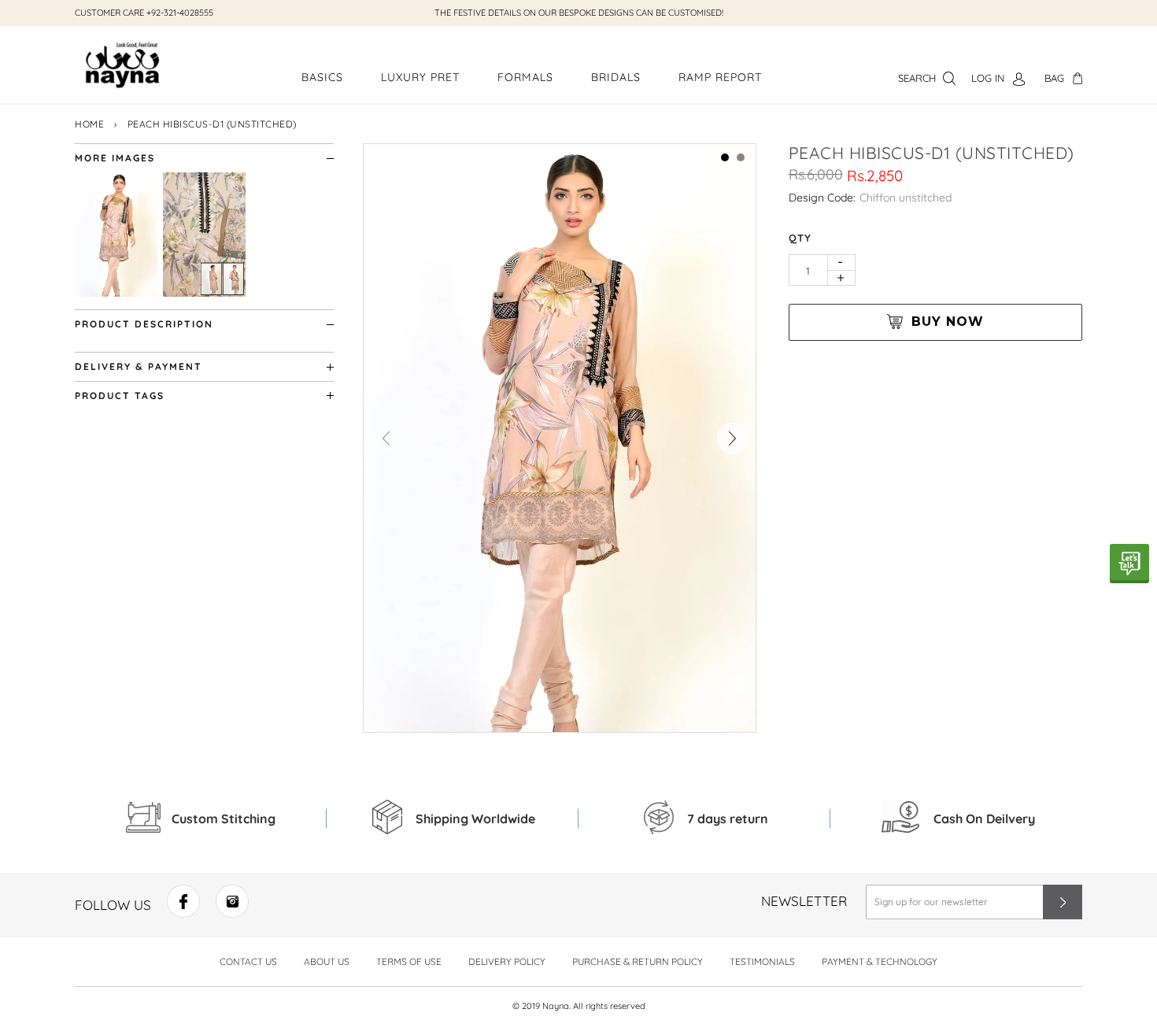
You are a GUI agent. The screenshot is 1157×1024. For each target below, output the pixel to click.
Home (89, 124)
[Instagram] (232, 913)
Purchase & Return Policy (637, 961)
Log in (987, 78)
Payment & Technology (879, 961)
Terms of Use (409, 961)
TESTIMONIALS (762, 961)
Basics (322, 77)
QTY (800, 237)
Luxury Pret (420, 77)
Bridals (616, 77)
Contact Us (248, 961)
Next (733, 438)
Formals (525, 77)
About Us (326, 961)
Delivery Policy (506, 961)
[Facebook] (183, 913)
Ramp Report (720, 77)
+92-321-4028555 (179, 12)
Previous (386, 438)
